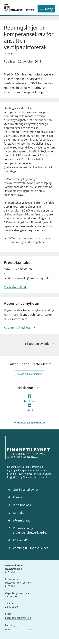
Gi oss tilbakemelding (29, 373)
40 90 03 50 (24, 269)
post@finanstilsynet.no (18, 617)
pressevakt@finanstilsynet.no (32, 278)
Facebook (29, 401)
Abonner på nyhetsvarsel (31, 422)
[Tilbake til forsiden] (17, 7)
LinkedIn (29, 410)
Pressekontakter (15, 286)
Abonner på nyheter (18, 327)
